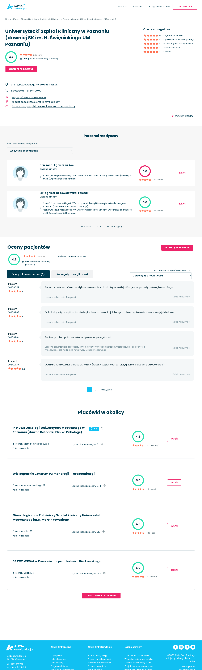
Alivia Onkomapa (61, 647)
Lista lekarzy (57, 662)
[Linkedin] (187, 647)
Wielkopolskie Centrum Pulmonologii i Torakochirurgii (54, 474)
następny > (117, 226)
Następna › (107, 389)
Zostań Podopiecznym (99, 662)
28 (107, 226)
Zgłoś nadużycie (181, 296)
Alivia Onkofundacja (100, 647)
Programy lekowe (159, 6)
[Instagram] (181, 647)
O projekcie (56, 655)
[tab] (28, 274)
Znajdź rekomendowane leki (139, 666)
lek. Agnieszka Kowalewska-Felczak (64, 193)
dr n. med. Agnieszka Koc (57, 165)
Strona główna (12, 19)
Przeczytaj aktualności (99, 659)
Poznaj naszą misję (97, 655)
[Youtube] (192, 647)
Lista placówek (58, 659)
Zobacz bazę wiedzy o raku (138, 662)
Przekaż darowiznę (97, 666)
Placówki (138, 6)
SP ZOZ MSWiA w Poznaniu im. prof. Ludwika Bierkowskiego (57, 561)
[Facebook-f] (175, 647)
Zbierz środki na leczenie (137, 655)
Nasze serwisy (133, 647)
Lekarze (122, 6)
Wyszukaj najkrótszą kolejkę (139, 659)
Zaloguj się (184, 6)
